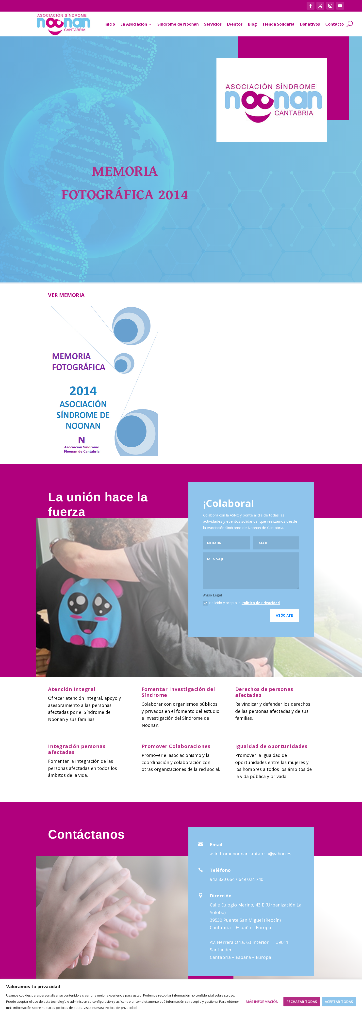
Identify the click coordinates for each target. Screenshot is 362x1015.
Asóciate (284, 615)
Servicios (213, 24)
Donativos (310, 24)
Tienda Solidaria (278, 24)
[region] (181, 997)
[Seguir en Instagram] (330, 6)
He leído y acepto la (244, 602)
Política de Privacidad (261, 602)
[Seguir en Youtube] (340, 6)
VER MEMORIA (66, 295)
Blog (252, 24)
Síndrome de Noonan (178, 24)
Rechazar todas (301, 1001)
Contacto (334, 24)
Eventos (235, 24)
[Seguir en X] (320, 6)
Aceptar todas (339, 1001)
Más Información (262, 1001)
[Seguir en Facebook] (310, 6)
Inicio (109, 24)
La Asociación (133, 24)
